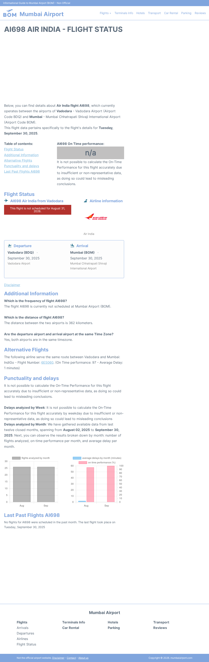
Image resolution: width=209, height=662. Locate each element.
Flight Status (13, 149)
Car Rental (171, 13)
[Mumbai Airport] (9, 13)
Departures (25, 633)
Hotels (140, 13)
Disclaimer (58, 657)
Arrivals (22, 628)
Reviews (200, 13)
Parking (186, 13)
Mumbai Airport (42, 14)
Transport (154, 13)
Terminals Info (124, 13)
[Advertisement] (104, 70)
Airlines (22, 639)
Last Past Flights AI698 (22, 171)
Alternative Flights (18, 160)
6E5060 (47, 362)
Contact (71, 657)
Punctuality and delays (21, 166)
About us (83, 657)
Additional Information (21, 155)
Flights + (105, 13)
